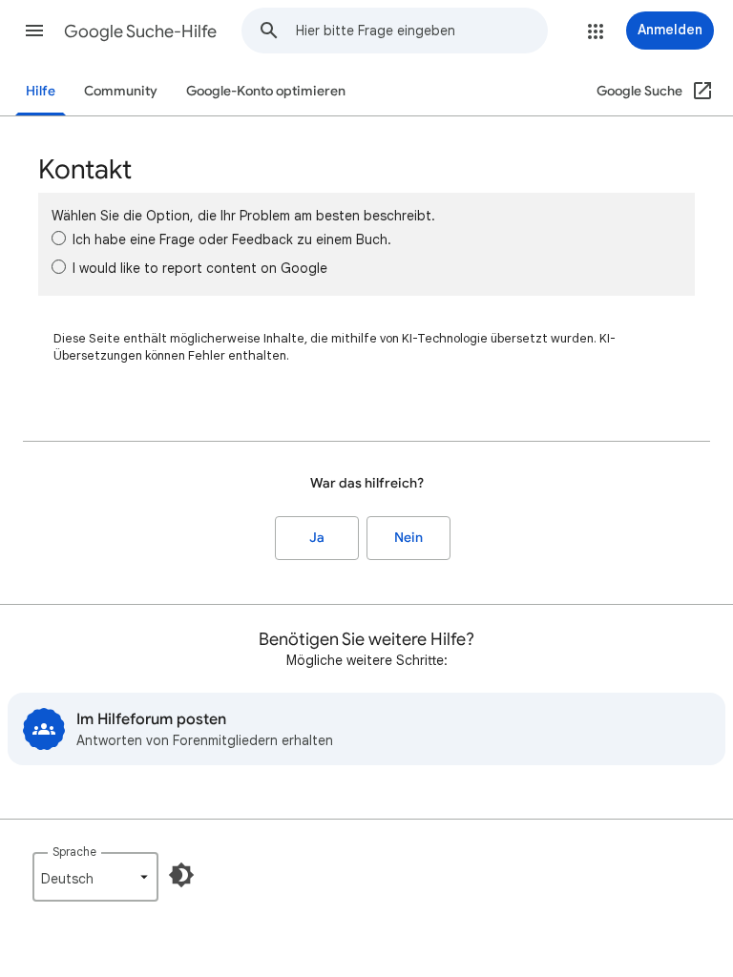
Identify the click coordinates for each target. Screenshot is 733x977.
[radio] (59, 238)
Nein (408, 538)
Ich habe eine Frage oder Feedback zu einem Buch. (232, 239)
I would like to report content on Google (200, 268)
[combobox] (421, 30)
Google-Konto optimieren (266, 91)
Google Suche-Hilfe (140, 31)
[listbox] (95, 877)
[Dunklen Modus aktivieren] (181, 875)
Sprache (74, 851)
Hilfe (40, 91)
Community (120, 91)
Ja (317, 538)
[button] (34, 30)
